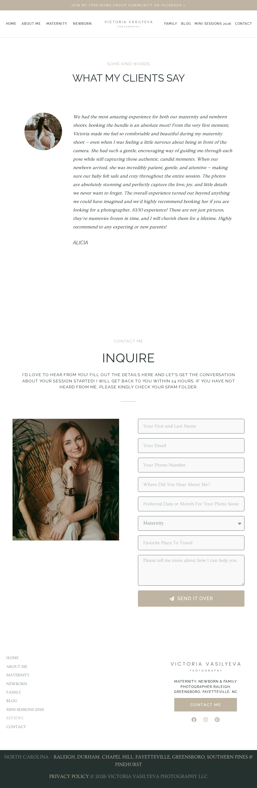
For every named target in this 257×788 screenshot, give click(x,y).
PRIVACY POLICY (69, 776)
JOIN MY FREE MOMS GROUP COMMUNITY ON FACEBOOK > (128, 5)
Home (11, 23)
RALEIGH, (65, 757)
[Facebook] (194, 720)
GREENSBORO (188, 757)
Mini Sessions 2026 (213, 23)
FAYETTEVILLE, (153, 757)
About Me (31, 23)
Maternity (56, 23)
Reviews (14, 718)
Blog (186, 23)
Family (170, 23)
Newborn (82, 23)
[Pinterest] (217, 720)
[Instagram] (206, 720)
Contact (243, 23)
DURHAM (88, 757)
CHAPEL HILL (117, 757)
